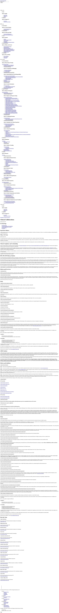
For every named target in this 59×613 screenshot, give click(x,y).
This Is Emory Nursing (5, 64)
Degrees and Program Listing (8, 97)
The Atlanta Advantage (7, 81)
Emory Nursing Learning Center (10, 124)
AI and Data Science (8, 160)
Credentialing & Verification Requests (9, 42)
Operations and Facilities (7, 51)
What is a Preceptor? (3, 296)
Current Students (4, 25)
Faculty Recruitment (6, 82)
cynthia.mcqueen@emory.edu (4, 559)
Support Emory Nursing (7, 21)
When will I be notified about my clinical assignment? (7, 313)
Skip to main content (3, 0)
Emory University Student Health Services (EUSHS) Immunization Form (39, 245)
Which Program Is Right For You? (8, 93)
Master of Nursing (8, 99)
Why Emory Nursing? (7, 141)
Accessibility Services (8, 187)
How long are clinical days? (4, 305)
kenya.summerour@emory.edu (4, 567)
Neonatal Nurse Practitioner (9, 103)
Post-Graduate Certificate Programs (10, 106)
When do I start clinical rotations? (5, 302)
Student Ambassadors (8, 195)
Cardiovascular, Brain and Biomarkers (11, 161)
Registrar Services (6, 29)
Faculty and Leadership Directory (8, 87)
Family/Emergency (3, 387)
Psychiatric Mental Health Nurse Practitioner (12, 105)
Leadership (5, 593)
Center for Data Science (9, 170)
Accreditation (5, 594)
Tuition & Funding (6, 143)
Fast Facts (5, 592)
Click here (51, 247)
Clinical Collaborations (9, 125)
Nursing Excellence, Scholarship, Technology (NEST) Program (14, 188)
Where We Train (4, 225)
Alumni (3, 35)
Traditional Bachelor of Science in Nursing (11, 98)
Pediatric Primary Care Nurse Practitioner (11, 104)
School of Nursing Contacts (7, 46)
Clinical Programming (7, 130)
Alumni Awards (6, 40)
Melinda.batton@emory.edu (4, 525)
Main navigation (2, 59)
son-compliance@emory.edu (15, 349)
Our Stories (5, 80)
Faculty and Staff (4, 30)
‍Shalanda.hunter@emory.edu (4, 542)
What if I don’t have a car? (4, 322)
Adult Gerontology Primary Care (4, 384)
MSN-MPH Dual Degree (9, 108)
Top (1, 612)
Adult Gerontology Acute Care (4, 382)
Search (1, 1)
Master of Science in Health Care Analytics (11, 112)
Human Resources (6, 47)
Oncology (7, 163)
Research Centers (6, 166)
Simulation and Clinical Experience (8, 120)
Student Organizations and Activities (8, 191)
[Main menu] (1, 23)
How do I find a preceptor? (4, 418)
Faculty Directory (6, 605)
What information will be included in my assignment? (7, 316)
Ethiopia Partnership (8, 78)
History (5, 595)
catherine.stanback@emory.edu (4, 580)
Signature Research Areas (7, 159)
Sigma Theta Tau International (10, 197)
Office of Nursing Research (7, 177)
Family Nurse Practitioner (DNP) (4, 396)
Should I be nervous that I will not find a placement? (7, 454)
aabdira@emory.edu (3, 521)
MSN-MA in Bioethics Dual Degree (10, 107)
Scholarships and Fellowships (10, 148)
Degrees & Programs (5, 92)
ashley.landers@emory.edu (4, 555)
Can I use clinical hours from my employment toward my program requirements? (11, 481)
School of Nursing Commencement (10, 202)
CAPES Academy (8, 133)
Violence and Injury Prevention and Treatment (12, 164)
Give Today (5, 41)
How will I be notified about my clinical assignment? (7, 310)
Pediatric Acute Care (3, 388)
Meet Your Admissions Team (8, 150)
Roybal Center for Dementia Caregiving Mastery (12, 136)
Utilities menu (2, 10)
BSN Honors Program (7, 113)
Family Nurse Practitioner (3, 385)
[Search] (0, 23)
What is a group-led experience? (5, 286)
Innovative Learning (6, 71)
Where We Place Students (4, 399)
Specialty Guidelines (3, 379)
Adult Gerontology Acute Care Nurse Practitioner (12, 100)
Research (3, 151)
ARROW (7, 131)
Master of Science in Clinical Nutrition (11, 111)
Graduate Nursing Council (9, 196)
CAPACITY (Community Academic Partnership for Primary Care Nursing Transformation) (18, 134)
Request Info (5, 210)
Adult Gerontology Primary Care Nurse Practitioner (13, 101)
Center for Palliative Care (9, 171)
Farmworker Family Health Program (10, 77)
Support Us (3, 17)
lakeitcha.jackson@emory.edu (4, 546)
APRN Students (4, 227)
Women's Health (8, 165)
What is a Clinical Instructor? (4, 292)
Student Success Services (7, 183)
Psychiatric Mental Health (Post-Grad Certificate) (7, 391)
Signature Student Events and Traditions (9, 201)
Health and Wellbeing (8, 189)
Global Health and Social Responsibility (9, 72)
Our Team (3, 228)
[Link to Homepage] (29, 6)
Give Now (5, 215)
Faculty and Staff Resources (7, 34)
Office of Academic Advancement (10, 86)
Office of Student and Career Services (9, 50)
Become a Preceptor (8, 126)
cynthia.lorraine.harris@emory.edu (5, 538)
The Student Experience (5, 182)
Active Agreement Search (22, 369)
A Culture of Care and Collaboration (9, 65)
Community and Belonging (7, 66)
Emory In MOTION (8, 135)
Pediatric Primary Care (3, 390)
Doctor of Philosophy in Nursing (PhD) (11, 110)
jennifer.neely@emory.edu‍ (4, 563)
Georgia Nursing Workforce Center (10, 172)
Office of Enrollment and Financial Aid (9, 49)
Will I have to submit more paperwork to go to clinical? (7, 319)
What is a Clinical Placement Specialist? (6, 299)
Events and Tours (6, 149)
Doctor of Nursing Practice (9, 109)
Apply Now (5, 15)
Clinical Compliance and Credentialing (7, 226)
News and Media (6, 56)
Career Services (6, 190)
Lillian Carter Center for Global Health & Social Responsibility (14, 76)
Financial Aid (7, 147)
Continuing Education (6, 114)
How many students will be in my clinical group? (7, 289)
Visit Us (5, 16)
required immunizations (23, 245)
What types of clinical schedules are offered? (6, 283)
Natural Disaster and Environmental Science (12, 162)
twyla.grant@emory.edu (3, 534)
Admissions (3, 137)
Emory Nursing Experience (9, 119)
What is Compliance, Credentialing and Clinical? (7, 327)
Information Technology (7, 48)
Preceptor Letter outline (40, 473)
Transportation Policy (3, 271)
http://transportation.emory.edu (37, 325)
